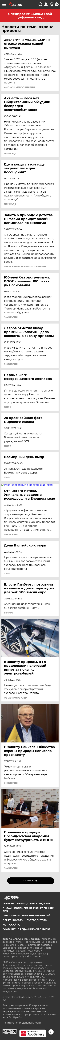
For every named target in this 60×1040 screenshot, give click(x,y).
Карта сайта (11, 924)
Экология (11, 317)
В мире (8, 613)
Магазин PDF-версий (36, 915)
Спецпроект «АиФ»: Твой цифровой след (30, 15)
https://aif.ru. (19, 1017)
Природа (10, 153)
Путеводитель (37, 920)
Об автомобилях (15, 698)
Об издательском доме (33, 903)
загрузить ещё (30, 881)
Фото (7, 407)
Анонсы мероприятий (19, 87)
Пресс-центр (11, 915)
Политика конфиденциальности (22, 1022)
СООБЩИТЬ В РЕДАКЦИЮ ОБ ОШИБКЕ (26, 929)
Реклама (9, 903)
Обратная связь (13, 920)
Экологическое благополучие (25, 266)
